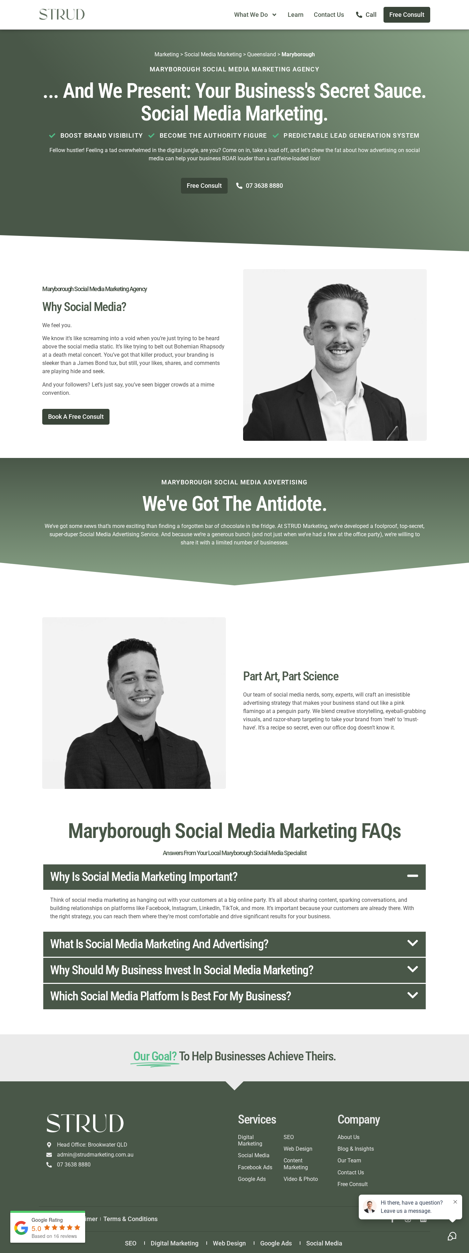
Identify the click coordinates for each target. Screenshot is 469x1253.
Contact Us (329, 14)
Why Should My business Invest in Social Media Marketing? (181, 970)
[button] (234, 876)
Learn (296, 14)
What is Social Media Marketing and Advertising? (159, 944)
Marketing (167, 54)
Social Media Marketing (213, 54)
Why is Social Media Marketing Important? (143, 877)
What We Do (251, 14)
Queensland (261, 54)
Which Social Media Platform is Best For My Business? (170, 996)
